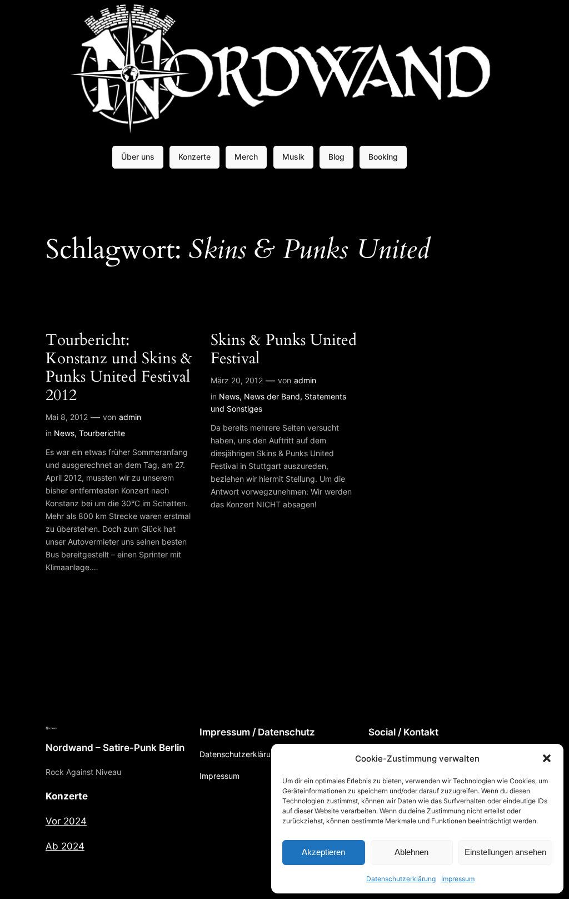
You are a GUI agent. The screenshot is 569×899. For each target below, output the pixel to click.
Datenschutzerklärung (401, 879)
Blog (336, 156)
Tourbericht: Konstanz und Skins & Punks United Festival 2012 (119, 368)
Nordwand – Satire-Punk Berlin (115, 747)
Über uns (137, 156)
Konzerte (194, 156)
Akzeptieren (323, 852)
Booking (383, 156)
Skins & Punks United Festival (284, 349)
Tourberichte (102, 433)
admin (130, 417)
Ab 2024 (65, 846)
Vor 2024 (66, 821)
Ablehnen (411, 852)
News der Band (272, 396)
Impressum (458, 879)
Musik (293, 156)
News (64, 433)
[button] (546, 758)
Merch (246, 156)
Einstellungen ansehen (505, 852)
